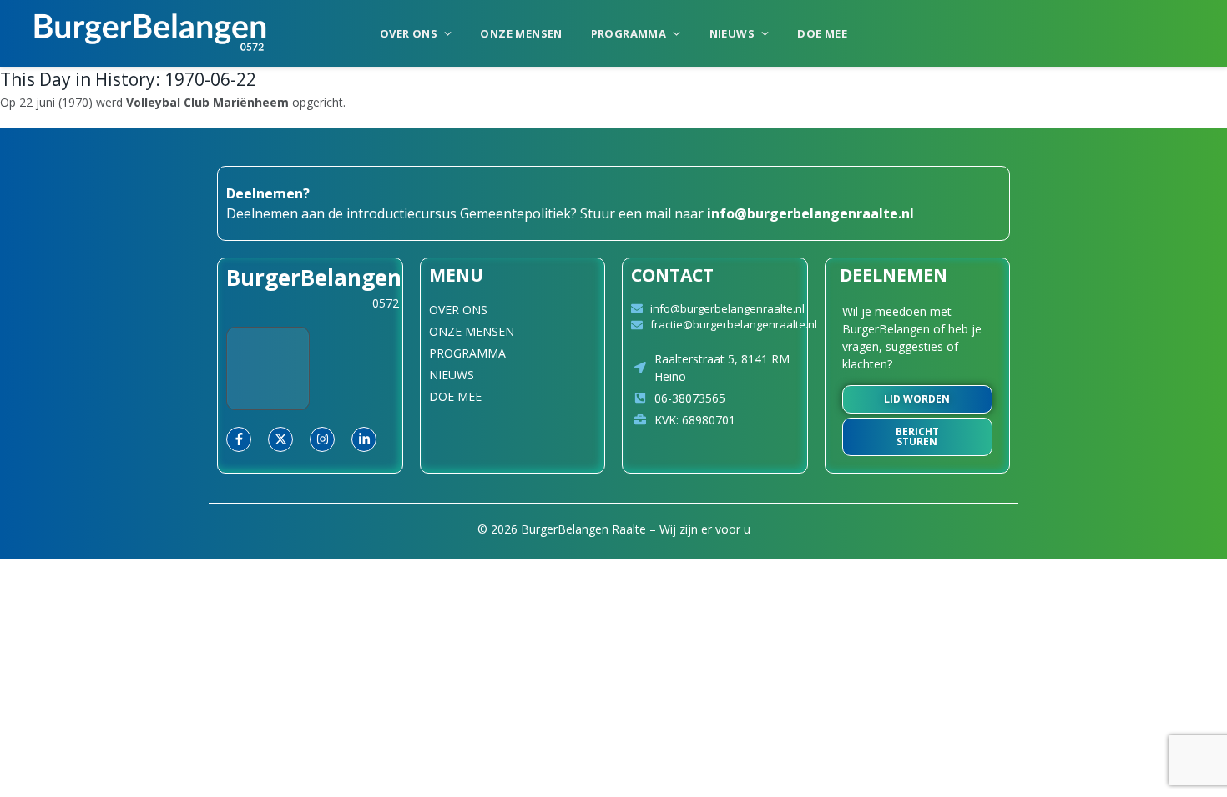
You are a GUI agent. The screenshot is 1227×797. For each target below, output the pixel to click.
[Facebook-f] (238, 439)
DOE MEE (822, 33)
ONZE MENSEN (521, 33)
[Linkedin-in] (363, 439)
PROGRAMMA (629, 33)
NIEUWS (732, 33)
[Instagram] (322, 439)
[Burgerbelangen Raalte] (150, 33)
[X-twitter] (280, 439)
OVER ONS (408, 33)
